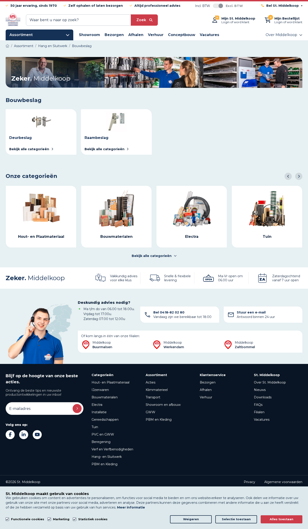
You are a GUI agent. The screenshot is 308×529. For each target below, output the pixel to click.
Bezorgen (208, 382)
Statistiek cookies (93, 519)
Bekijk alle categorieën (152, 256)
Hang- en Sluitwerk (107, 457)
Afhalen (206, 390)
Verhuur (206, 397)
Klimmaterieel (157, 390)
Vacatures (261, 420)
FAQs (258, 405)
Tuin (95, 427)
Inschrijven (77, 408)
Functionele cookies (27, 519)
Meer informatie (131, 507)
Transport (153, 397)
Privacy (249, 482)
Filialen (259, 412)
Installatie (99, 412)
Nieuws (260, 390)
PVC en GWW (103, 434)
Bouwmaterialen (105, 397)
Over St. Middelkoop (270, 382)
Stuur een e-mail (251, 312)
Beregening (101, 442)
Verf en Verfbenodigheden (112, 449)
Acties (150, 382)
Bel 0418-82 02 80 (168, 312)
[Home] (7, 46)
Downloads (262, 397)
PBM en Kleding (104, 464)
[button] (288, 176)
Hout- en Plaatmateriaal (110, 382)
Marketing (61, 519)
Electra (97, 405)
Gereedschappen (105, 420)
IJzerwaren (100, 390)
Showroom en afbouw (163, 405)
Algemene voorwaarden (283, 482)
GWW (150, 412)
